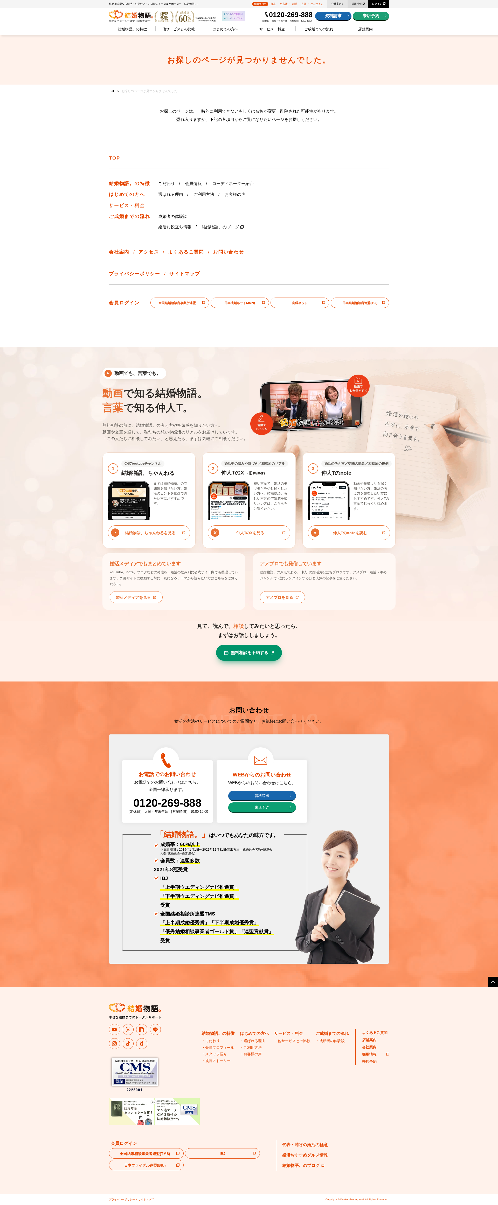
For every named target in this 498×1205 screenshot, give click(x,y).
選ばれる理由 (170, 194)
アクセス (149, 251)
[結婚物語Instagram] (114, 1043)
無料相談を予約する (249, 652)
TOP (112, 91)
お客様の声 (235, 194)
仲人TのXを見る (250, 532)
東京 (273, 3)
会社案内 (336, 3)
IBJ (222, 1154)
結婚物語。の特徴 (132, 29)
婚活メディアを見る (133, 597)
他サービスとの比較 (178, 29)
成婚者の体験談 (172, 216)
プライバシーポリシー (134, 273)
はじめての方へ (225, 29)
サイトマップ (184, 273)
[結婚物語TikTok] (128, 1043)
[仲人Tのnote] (141, 1029)
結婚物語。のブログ (220, 227)
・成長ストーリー (216, 1061)
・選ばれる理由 (252, 1041)
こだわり (166, 183)
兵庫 (303, 3)
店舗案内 (365, 29)
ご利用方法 (203, 194)
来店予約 (371, 15)
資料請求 (333, 15)
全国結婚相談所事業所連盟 (177, 303)
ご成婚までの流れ (318, 29)
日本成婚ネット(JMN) (239, 303)
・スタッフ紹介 (214, 1054)
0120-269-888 (291, 15)
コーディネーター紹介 (233, 183)
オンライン (316, 3)
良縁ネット (300, 303)
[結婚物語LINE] (155, 1029)
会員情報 (193, 183)
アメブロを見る (279, 597)
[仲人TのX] (128, 1029)
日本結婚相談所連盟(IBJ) (359, 303)
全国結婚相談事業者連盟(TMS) (145, 1154)
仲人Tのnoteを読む (350, 532)
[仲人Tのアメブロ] (141, 1043)
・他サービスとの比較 (292, 1041)
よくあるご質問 (186, 251)
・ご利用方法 (251, 1047)
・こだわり (211, 1041)
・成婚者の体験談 (330, 1041)
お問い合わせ (228, 251)
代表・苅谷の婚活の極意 (305, 1144)
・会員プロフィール (218, 1047)
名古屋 (284, 3)
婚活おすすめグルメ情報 (305, 1155)
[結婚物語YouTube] (114, 1029)
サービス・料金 (272, 29)
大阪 (294, 3)
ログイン (377, 3)
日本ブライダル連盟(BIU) (145, 1165)
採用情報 (356, 3)
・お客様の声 (251, 1054)
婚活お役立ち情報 (174, 227)
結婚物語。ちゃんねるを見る (150, 532)
